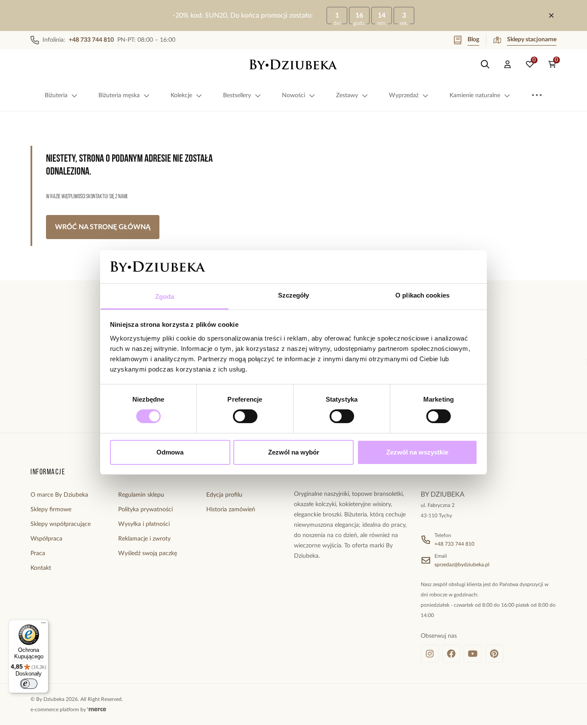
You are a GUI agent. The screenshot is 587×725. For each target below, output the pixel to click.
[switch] (245, 416)
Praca (38, 553)
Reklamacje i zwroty (144, 539)
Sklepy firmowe (51, 510)
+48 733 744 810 (454, 544)
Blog (473, 40)
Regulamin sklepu (141, 495)
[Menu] (43, 625)
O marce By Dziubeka (59, 495)
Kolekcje (181, 95)
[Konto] (507, 64)
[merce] (96, 709)
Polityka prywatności (145, 510)
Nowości (293, 95)
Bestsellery (237, 95)
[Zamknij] (551, 15)
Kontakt (41, 568)
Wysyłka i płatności (144, 524)
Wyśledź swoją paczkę (147, 553)
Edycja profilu (224, 495)
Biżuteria (56, 95)
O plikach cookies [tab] (422, 295)
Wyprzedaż (404, 95)
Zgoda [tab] (164, 296)
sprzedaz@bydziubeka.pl (461, 564)
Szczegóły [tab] (293, 295)
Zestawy (347, 95)
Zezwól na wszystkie (417, 452)
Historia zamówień (230, 510)
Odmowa (169, 452)
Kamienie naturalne (474, 95)
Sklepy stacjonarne (531, 40)
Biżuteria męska (119, 95)
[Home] (293, 64)
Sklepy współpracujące (61, 524)
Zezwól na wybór (293, 452)
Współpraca (46, 539)
